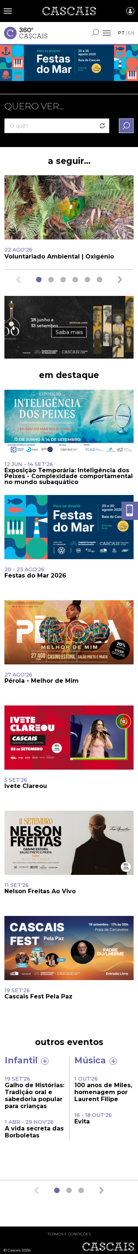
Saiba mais (69, 332)
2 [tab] (51, 279)
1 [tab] (39, 279)
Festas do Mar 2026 (69, 69)
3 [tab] (63, 279)
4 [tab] (75, 279)
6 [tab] (99, 279)
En (131, 33)
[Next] (120, 279)
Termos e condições (69, 1234)
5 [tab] (87, 279)
